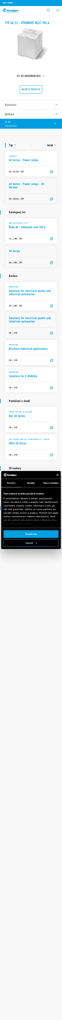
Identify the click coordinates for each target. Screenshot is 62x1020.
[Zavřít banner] (57, 475)
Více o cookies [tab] (51, 483)
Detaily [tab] (31, 483)
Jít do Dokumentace (29, 76)
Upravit (29, 543)
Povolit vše (31, 534)
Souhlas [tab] (11, 483)
